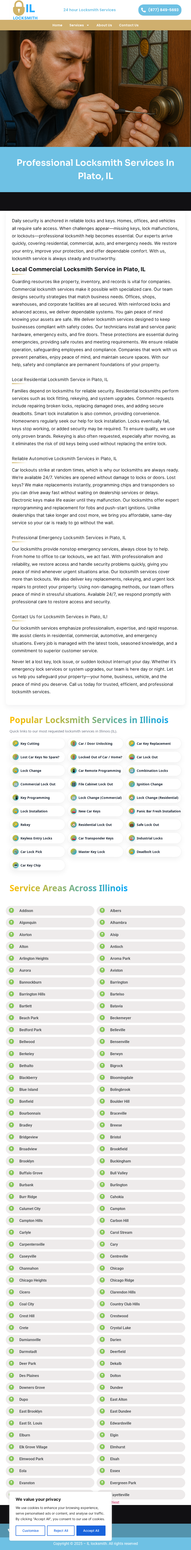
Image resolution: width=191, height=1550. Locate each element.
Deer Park (27, 1363)
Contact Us (129, 25)
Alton (23, 946)
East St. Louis (30, 1423)
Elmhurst (117, 1447)
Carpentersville (32, 1244)
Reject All (61, 1531)
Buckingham (120, 1161)
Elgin (114, 1435)
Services (76, 25)
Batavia (116, 1006)
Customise (30, 1531)
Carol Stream (121, 1232)
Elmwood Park (31, 1459)
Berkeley (26, 1054)
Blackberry (28, 1077)
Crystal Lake (120, 1328)
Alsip (114, 935)
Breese (116, 1125)
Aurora (25, 970)
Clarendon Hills (123, 1292)
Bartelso (117, 994)
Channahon (28, 1268)
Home (57, 25)
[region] (60, 1516)
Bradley (25, 1125)
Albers (115, 911)
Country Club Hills (125, 1304)
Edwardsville (120, 1423)
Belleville (117, 1030)
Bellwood (27, 1042)
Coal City (26, 1304)
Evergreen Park (123, 1483)
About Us (104, 25)
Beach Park (28, 1018)
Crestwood (119, 1316)
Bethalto (26, 1066)
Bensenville (120, 1042)
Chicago (117, 1268)
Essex (115, 1471)
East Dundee (120, 1411)
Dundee (116, 1387)
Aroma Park (120, 958)
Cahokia (117, 1197)
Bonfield (26, 1101)
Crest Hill (26, 1316)
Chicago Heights (33, 1280)
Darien (115, 1340)
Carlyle (25, 1232)
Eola (23, 1471)
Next (115, 1502)
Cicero (24, 1292)
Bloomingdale (121, 1077)
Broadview (28, 1149)
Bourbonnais (30, 1113)
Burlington (118, 1185)
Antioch (116, 946)
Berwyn (116, 1054)
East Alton (118, 1399)
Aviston (116, 970)
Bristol (115, 1137)
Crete (23, 1328)
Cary (114, 1244)
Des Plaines (29, 1375)
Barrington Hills (32, 994)
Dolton (115, 1375)
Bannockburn (30, 982)
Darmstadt (28, 1351)
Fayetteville (120, 1495)
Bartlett (25, 1006)
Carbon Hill (119, 1220)
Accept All (91, 1531)
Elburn (24, 1435)
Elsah (114, 1459)
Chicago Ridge (122, 1280)
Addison (26, 911)
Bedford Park (30, 1030)
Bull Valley (119, 1173)
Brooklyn (26, 1161)
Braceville (118, 1113)
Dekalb (116, 1363)
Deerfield (118, 1351)
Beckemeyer (120, 1018)
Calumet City (30, 1209)
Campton (117, 1209)
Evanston (27, 1483)
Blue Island (28, 1089)
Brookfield (118, 1149)
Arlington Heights (33, 958)
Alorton (25, 935)
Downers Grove (32, 1387)
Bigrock (116, 1066)
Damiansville (30, 1340)
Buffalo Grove (31, 1173)
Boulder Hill (120, 1101)
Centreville (119, 1256)
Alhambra (118, 922)
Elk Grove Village (33, 1447)
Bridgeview (28, 1137)
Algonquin (27, 922)
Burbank (26, 1185)
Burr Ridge (28, 1197)
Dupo (23, 1399)
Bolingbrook (120, 1089)
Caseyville (27, 1256)
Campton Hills (31, 1220)
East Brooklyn (30, 1411)
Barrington (119, 982)
